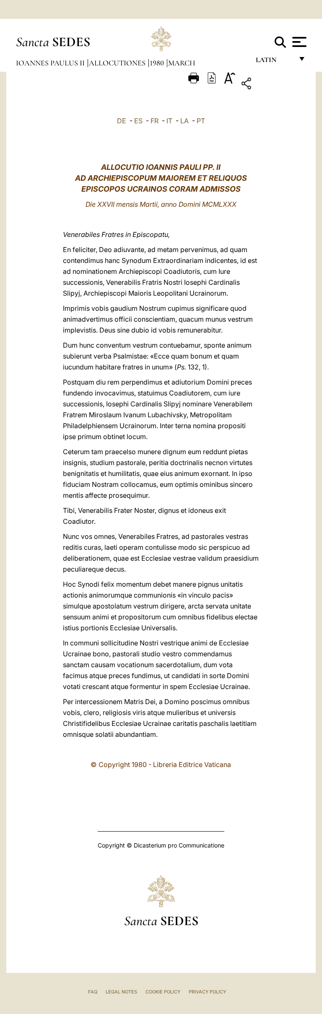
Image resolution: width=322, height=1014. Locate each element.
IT (169, 121)
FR (154, 121)
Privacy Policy (207, 992)
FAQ (92, 992)
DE (121, 121)
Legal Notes (121, 992)
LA (184, 121)
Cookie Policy (162, 992)
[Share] (272, 85)
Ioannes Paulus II (51, 63)
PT (201, 121)
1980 (158, 63)
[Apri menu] (298, 42)
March (181, 63)
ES (138, 121)
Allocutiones (118, 63)
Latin (274, 61)
